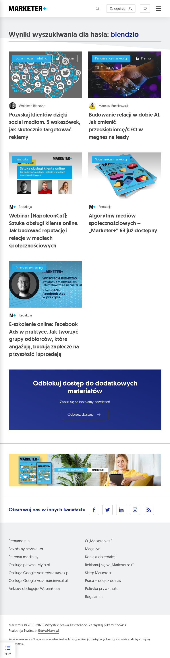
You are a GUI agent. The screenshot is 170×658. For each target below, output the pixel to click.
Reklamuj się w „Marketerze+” (109, 564)
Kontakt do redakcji (100, 556)
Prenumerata (19, 540)
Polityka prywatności (102, 588)
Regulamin (93, 596)
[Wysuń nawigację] (158, 9)
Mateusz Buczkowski (113, 106)
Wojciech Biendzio (32, 106)
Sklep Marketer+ (98, 572)
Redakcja (25, 207)
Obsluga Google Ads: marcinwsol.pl (38, 580)
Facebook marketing (29, 268)
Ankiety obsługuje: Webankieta (34, 588)
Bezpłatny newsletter (26, 548)
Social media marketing (31, 58)
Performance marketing (111, 58)
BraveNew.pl (48, 630)
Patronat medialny (24, 556)
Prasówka (21, 159)
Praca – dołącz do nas (103, 580)
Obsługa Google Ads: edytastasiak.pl (39, 572)
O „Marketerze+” (98, 540)
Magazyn (92, 548)
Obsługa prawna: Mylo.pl (29, 564)
